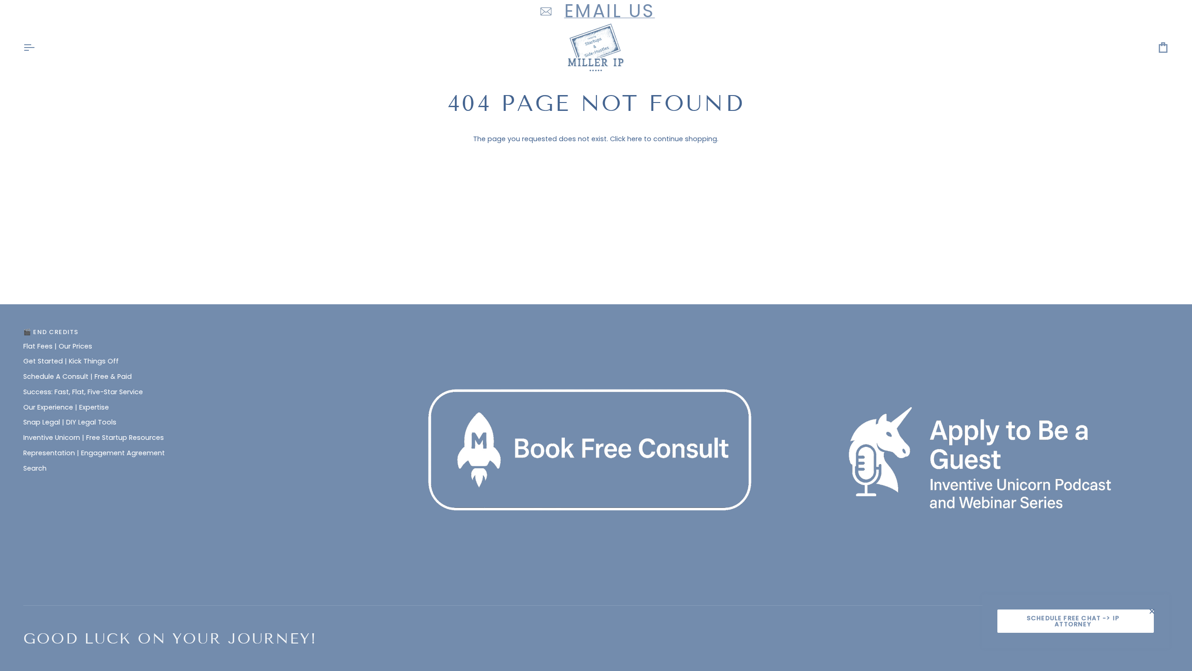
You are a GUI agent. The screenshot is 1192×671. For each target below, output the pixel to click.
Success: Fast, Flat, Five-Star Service (83, 392)
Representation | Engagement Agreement (94, 453)
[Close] (1156, 611)
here (634, 139)
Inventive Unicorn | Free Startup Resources (93, 437)
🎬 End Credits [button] (50, 332)
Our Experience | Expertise (66, 407)
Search (35, 468)
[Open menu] (37, 48)
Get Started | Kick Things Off (71, 361)
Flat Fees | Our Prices (57, 346)
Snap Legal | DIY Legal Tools (69, 422)
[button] (596, 330)
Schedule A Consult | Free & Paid (77, 376)
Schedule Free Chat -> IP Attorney (1073, 621)
